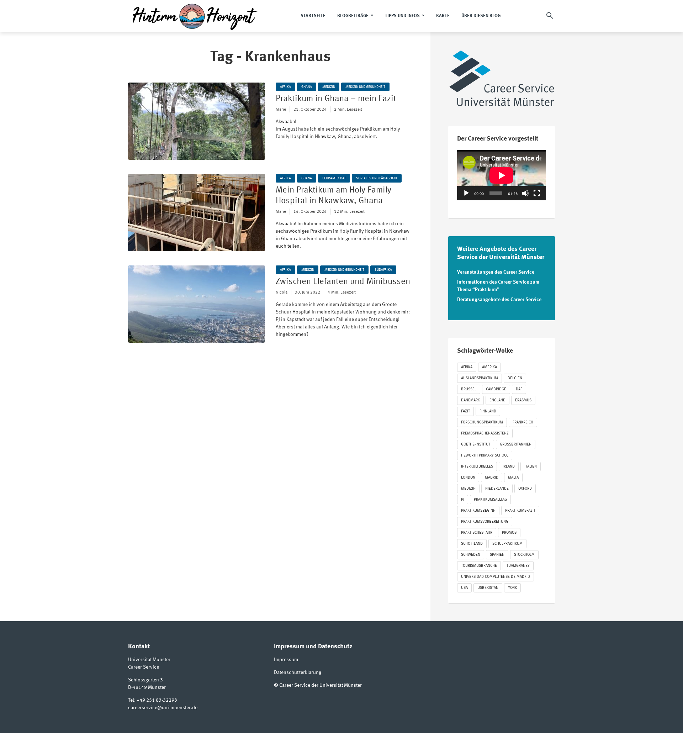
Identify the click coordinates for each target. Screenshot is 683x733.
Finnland (488, 411)
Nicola (281, 292)
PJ (462, 500)
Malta (513, 478)
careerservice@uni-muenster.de (162, 707)
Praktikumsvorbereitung (484, 522)
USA (464, 588)
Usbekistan (487, 588)
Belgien (515, 378)
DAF (519, 389)
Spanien (497, 555)
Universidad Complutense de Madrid (495, 577)
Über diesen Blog (481, 16)
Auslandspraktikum (479, 378)
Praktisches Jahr (476, 533)
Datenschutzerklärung (297, 672)
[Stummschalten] (525, 193)
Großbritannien (515, 445)
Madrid (491, 478)
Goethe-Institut (475, 445)
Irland (509, 467)
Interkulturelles (477, 467)
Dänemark (470, 400)
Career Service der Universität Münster (320, 685)
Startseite (313, 16)
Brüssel (468, 389)
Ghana (306, 87)
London (468, 478)
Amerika (489, 367)
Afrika (285, 87)
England (497, 400)
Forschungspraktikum (482, 422)
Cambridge (496, 389)
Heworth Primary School (484, 456)
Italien (530, 467)
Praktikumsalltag (490, 500)
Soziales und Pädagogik (376, 178)
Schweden (470, 555)
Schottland (472, 544)
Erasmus (523, 400)
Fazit (465, 411)
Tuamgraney (518, 566)
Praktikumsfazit (520, 511)
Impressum (286, 659)
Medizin (328, 87)
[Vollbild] (536, 193)
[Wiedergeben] (466, 193)
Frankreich (523, 422)
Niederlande (497, 489)
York (512, 588)
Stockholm (524, 555)
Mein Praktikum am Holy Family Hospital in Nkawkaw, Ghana (333, 195)
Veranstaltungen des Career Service (495, 272)
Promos (509, 533)
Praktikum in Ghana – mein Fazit (336, 99)
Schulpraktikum (507, 544)
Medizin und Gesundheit (365, 87)
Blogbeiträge (353, 16)
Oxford (525, 489)
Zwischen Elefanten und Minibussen (343, 282)
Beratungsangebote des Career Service (499, 299)
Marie (281, 109)
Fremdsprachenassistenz (485, 434)
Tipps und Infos (402, 16)
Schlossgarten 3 (145, 679)
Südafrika (383, 269)
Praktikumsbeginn (478, 511)
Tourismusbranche (479, 566)
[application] (501, 175)
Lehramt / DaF (334, 178)
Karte (443, 16)
